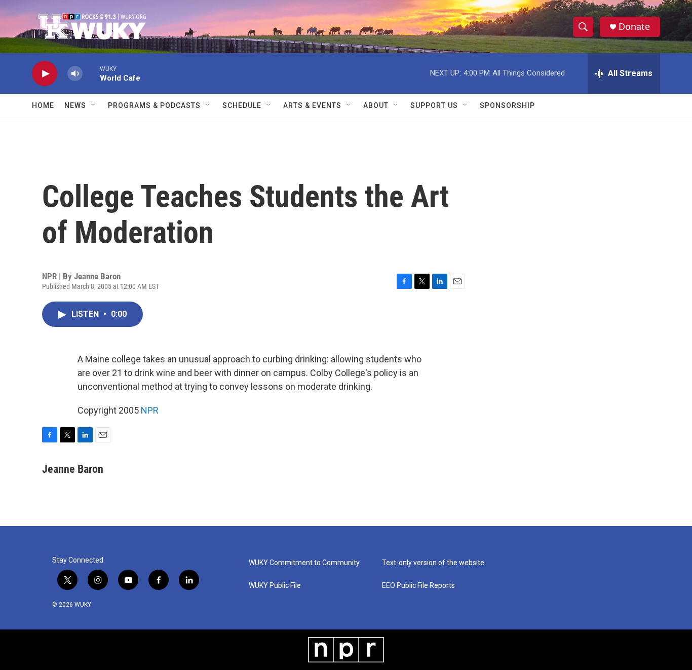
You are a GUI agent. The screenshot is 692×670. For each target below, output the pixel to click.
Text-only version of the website (433, 563)
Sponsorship (507, 105)
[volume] (75, 73)
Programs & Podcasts (154, 105)
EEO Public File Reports (418, 585)
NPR (150, 410)
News (75, 105)
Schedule (241, 105)
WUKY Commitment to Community (304, 563)
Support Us (434, 105)
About (376, 105)
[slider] (91, 73)
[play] (44, 74)
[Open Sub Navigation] (94, 105)
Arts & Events (312, 105)
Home (43, 105)
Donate (634, 26)
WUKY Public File (275, 585)
